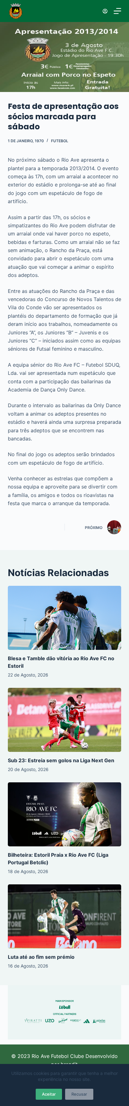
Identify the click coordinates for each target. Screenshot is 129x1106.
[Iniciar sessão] (105, 11)
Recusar (79, 1094)
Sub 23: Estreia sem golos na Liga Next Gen (61, 760)
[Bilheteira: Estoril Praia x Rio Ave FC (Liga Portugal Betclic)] (64, 814)
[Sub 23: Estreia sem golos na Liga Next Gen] (64, 720)
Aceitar (49, 1094)
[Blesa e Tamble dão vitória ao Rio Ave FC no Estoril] (64, 618)
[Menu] (117, 11)
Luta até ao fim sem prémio (41, 957)
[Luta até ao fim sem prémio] (64, 916)
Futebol (59, 140)
